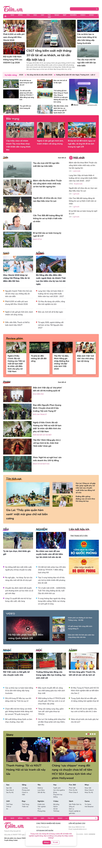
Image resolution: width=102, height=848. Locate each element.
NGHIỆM (41, 529)
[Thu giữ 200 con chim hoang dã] (11, 109)
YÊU (6, 529)
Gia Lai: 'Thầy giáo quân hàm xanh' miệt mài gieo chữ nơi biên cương (27, 514)
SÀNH (73, 650)
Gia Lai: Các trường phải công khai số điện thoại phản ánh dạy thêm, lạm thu (51, 722)
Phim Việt (72, 784)
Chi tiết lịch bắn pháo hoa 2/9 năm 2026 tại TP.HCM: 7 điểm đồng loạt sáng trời (52, 570)
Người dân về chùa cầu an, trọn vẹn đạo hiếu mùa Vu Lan (83, 189)
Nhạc (57, 15)
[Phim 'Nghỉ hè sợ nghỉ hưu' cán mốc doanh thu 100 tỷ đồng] (17, 464)
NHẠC (7, 650)
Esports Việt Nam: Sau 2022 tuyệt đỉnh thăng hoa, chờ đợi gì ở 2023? (27, 770)
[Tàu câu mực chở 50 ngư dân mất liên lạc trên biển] (88, 51)
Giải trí (55, 802)
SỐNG (40, 253)
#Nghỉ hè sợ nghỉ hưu (41, 464)
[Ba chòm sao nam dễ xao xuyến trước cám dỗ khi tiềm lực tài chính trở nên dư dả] (51, 540)
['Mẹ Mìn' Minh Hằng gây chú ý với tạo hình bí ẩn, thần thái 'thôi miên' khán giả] (17, 447)
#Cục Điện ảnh (38, 394)
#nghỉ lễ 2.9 (37, 239)
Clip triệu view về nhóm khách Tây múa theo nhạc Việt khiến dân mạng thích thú (18, 145)
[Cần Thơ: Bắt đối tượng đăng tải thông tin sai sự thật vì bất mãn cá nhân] (17, 222)
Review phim (14, 338)
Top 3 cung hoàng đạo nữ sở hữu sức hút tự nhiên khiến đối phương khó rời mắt (51, 580)
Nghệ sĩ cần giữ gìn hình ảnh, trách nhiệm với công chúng (50, 142)
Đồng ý (46, 842)
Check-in (25, 788)
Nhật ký (40, 784)
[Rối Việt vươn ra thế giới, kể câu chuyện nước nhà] (18, 661)
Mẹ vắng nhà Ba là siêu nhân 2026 (27, 75)
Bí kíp (55, 788)
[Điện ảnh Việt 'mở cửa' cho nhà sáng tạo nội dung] (86, 347)
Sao (12, 15)
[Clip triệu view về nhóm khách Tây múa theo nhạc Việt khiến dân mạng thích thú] (20, 130)
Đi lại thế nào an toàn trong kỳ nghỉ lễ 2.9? (83, 212)
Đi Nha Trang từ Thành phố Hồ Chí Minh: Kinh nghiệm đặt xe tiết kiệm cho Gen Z (85, 690)
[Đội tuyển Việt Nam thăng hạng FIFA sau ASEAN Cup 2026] (14, 48)
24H (42, 15)
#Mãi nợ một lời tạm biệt (42, 435)
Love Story (41, 786)
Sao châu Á (10, 786)
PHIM (6, 382)
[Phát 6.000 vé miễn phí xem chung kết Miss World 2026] (14, 26)
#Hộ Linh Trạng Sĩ (40, 414)
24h (5, 157)
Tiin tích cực (14, 479)
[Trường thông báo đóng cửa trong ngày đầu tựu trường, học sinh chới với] (51, 661)
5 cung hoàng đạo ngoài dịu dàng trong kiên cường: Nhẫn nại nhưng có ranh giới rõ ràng (51, 601)
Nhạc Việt (88, 784)
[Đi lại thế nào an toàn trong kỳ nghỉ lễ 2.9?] (11, 83)
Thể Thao (9, 800)
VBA (23, 790)
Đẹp (64, 15)
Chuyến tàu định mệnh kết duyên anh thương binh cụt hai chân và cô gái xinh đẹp (19, 591)
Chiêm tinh (41, 800)
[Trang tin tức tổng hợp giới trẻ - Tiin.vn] (13, 8)
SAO (6, 253)
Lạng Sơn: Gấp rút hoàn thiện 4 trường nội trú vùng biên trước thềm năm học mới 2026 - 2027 (51, 294)
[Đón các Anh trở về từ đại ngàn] (45, 83)
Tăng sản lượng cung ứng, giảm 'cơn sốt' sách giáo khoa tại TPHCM (51, 711)
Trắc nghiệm (42, 802)
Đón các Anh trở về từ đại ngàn (50, 312)
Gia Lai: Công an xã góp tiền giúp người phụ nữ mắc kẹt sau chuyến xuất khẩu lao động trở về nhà (85, 488)
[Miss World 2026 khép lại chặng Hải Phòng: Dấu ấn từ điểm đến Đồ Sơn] (18, 264)
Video (82, 15)
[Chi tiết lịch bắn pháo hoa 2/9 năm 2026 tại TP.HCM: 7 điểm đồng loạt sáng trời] (11, 94)
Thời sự (8, 802)
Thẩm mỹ (25, 802)
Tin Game (88, 800)
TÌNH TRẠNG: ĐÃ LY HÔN (78, 536)
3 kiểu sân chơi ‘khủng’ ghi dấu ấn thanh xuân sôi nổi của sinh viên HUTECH (73, 770)
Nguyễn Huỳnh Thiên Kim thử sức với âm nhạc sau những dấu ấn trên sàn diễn (18, 294)
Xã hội (55, 805)
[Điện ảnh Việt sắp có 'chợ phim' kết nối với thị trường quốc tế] (17, 394)
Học (35, 15)
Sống (20, 15)
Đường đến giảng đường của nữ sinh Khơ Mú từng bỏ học (85, 498)
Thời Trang (25, 800)
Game (87, 797)
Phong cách (26, 786)
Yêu (28, 15)
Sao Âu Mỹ (9, 788)
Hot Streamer (89, 802)
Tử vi (39, 805)
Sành (91, 15)
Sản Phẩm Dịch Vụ (75, 800)
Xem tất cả (62, 158)
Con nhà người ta (59, 786)
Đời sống (56, 800)
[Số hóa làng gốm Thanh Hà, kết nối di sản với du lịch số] (84, 661)
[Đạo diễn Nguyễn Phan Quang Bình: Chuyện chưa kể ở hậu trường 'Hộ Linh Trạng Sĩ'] (17, 412)
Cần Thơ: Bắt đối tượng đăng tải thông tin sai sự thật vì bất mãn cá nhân (82, 201)
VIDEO (10, 614)
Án (7, 805)
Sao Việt (9, 784)
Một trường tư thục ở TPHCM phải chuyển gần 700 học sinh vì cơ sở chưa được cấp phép (51, 701)
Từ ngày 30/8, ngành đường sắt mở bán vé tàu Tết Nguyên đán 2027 (50, 325)
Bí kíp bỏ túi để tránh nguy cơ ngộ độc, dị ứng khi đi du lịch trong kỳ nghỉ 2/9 (81, 143)
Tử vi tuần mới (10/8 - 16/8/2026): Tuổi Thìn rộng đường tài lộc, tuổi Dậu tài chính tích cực (52, 591)
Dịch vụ (71, 805)
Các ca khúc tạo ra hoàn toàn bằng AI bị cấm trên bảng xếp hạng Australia (19, 690)
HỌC (39, 650)
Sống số (71, 802)
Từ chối (55, 842)
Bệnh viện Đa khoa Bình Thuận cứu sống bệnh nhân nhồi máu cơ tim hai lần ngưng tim (83, 165)
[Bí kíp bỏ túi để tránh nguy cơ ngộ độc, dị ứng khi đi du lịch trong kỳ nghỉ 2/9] (82, 130)
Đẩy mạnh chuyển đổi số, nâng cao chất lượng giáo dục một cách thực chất (51, 690)
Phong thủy (41, 807)
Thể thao (56, 807)
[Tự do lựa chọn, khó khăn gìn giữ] (18, 540)
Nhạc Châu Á (89, 786)
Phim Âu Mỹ (73, 786)
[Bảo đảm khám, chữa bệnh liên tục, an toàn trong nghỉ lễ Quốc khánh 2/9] (45, 109)
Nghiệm (73, 15)
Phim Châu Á (73, 788)
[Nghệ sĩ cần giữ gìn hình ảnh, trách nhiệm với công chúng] (51, 130)
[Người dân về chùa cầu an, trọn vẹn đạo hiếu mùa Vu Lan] (17, 205)
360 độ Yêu (41, 788)
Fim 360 (49, 16)
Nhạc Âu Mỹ (89, 788)
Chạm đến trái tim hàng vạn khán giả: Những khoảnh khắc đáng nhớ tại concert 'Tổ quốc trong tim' (19, 711)
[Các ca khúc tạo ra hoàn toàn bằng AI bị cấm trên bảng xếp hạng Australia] (88, 26)
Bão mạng (12, 119)
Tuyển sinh (57, 784)
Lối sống (24, 784)
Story (9, 734)
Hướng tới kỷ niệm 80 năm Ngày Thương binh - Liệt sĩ (63, 75)
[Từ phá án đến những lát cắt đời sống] (39, 347)
